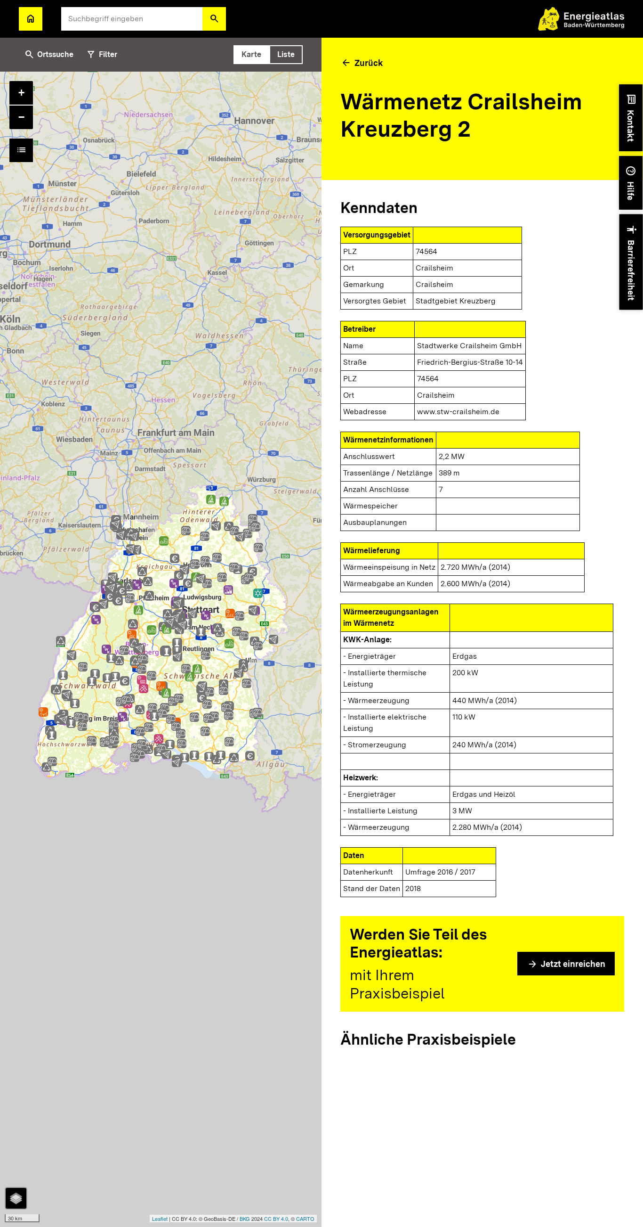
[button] (214, 19)
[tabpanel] (161, 649)
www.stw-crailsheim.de (458, 411)
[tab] (251, 54)
